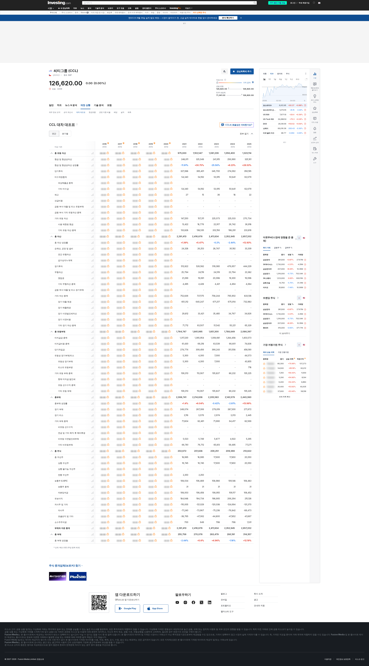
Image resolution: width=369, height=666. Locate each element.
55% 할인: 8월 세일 (277, 3)
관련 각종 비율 (104, 112)
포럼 (109, 105)
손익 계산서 (68, 112)
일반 (51, 105)
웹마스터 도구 (227, 611)
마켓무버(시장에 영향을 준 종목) (278, 239)
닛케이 (265, 128)
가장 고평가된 (283, 352)
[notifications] (314, 2)
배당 (115, 112)
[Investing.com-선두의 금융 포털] (59, 3)
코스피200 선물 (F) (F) (272, 110)
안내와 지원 (259, 605)
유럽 (152, 13)
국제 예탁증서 (120, 13)
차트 (59, 105)
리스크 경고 (359, 659)
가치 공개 (247, 82)
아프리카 (173, 13)
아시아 (165, 13)
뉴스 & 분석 (71, 105)
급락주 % (288, 248)
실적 (122, 112)
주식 (287, 74)
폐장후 (109, 13)
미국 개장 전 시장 (98, 13)
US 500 (266, 114)
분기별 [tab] (65, 133)
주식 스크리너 (160, 8)
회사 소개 (258, 593)
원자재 (279, 74)
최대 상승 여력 (268, 352)
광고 (256, 599)
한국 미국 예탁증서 (135, 13)
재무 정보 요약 (54, 112)
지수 (272, 74)
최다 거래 (266, 248)
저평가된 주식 (185, 13)
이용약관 (327, 659)
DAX (265, 124)
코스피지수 (267, 105)
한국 (76, 13)
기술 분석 (99, 105)
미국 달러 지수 (268, 133)
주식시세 (53, 13)
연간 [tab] (54, 133)
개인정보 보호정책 (343, 659)
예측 (129, 112)
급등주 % (277, 248)
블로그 (224, 593)
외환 (265, 74)
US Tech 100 (268, 119)
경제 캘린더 (146, 8)
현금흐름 (92, 112)
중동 (158, 13)
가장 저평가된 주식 (273, 344)
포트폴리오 (226, 605)
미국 (146, 13)
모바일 (224, 599)
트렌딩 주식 (269, 297)
